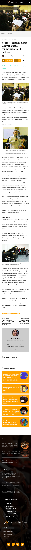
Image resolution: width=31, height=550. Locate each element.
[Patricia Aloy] (3, 56)
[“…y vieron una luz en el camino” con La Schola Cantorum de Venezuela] (24, 422)
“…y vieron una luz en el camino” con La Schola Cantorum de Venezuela (10, 422)
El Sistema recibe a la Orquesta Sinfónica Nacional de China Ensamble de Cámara (10, 445)
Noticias (7, 8)
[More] (23, 60)
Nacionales (14, 8)
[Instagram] (15, 349)
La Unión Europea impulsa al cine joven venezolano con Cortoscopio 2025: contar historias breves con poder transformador (11, 377)
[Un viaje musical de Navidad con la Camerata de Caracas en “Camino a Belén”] (24, 399)
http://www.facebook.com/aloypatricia (15, 340)
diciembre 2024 (11, 509)
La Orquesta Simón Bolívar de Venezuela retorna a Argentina (24, 322)
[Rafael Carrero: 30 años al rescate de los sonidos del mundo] (24, 388)
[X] (18, 349)
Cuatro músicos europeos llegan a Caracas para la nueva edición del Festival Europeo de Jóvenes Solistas (11, 484)
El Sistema (16, 313)
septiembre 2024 (11, 514)
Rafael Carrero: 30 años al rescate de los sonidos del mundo (11, 389)
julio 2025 (9, 503)
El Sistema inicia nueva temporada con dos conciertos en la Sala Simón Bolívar (11, 453)
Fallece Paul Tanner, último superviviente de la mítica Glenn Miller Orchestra (8, 322)
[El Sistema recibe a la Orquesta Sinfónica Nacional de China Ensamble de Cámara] (25, 445)
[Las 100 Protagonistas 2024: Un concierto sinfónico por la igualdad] (25, 492)
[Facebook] (13, 349)
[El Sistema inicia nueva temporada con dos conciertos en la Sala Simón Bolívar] (25, 453)
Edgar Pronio (7, 313)
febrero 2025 (10, 506)
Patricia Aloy (10, 55)
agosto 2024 (10, 516)
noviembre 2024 (11, 511)
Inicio (2, 8)
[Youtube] (22, 544)
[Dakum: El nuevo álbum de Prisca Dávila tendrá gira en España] (25, 461)
